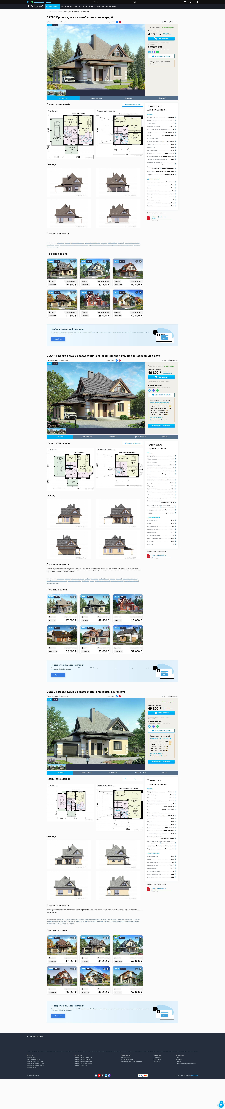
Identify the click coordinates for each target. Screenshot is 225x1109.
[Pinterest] (120, 22)
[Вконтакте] (117, 22)
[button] (71, 57)
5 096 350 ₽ (153, 748)
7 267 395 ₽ (153, 746)
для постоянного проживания (92, 243)
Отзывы (162, 98)
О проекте (63, 98)
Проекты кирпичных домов (35, 1065)
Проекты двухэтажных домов (83, 1063)
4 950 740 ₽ (153, 742)
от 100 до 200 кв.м (112, 243)
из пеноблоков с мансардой (132, 243)
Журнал (92, 6)
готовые (57, 245)
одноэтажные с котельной (126, 245)
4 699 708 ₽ (153, 750)
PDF (164, 22)
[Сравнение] (191, 2)
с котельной (137, 245)
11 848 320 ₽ (153, 408)
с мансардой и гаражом (77, 243)
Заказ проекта (125, 1057)
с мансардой (60, 243)
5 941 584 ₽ (153, 410)
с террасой (121, 243)
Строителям (157, 1059)
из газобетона (50, 245)
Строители (83, 6)
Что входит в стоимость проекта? (167, 34)
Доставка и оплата (127, 1059)
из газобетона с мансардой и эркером (57, 581)
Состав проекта (96, 98)
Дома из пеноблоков (33, 1059)
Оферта (178, 1061)
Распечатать (173, 22)
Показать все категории (53, 247)
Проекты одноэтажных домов (83, 1061)
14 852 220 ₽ (153, 744)
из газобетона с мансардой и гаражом (57, 921)
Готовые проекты (52, 6)
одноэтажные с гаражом (81, 245)
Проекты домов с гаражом (82, 1059)
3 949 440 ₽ (153, 406)
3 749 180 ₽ (153, 414)
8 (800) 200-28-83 (155, 47)
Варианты (129, 98)
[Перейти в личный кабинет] (197, 2)
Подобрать (58, 339)
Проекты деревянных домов (35, 1063)
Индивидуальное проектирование (131, 1061)
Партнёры (157, 1061)
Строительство (140, 437)
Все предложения (155, 417)
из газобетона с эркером (74, 581)
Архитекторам (158, 1057)
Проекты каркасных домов (35, 1061)
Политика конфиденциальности (186, 1063)
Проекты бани (31, 1067)
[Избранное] (185, 2)
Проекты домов (31, 1057)
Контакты (48, 2)
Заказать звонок (39, 2)
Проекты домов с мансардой (83, 1057)
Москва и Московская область (159, 402)
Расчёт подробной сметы (158, 420)
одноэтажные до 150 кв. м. (111, 245)
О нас (177, 1057)
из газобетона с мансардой (67, 245)
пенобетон (104, 243)
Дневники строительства (106, 6)
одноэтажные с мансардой (96, 245)
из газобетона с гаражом (103, 921)
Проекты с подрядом (69, 6)
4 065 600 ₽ (153, 412)
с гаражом (67, 243)
